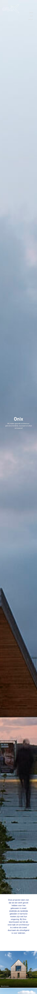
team (31, 16)
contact (30, 19)
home (31, 12)
